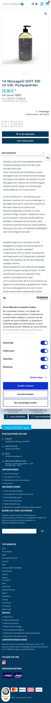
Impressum (8, 483)
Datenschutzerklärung (12, 501)
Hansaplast (6, 580)
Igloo (4, 583)
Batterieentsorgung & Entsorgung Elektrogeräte (22, 507)
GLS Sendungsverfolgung (14, 630)
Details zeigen (36, 377)
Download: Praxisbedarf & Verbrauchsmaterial (22, 633)
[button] (45, 15)
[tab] (25, 153)
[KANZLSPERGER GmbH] (13, 3)
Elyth (4, 564)
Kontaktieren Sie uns (12, 477)
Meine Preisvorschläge (13, 626)
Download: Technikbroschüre (15, 636)
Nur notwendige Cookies (25, 403)
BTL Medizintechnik (9, 558)
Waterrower (6, 609)
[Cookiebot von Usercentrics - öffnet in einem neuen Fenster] (36, 298)
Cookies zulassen (26, 386)
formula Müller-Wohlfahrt (12, 568)
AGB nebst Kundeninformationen (17, 480)
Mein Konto (8, 617)
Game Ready (7, 571)
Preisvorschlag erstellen (13, 491)
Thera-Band (6, 603)
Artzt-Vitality (7, 551)
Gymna (5, 577)
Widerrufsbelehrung (12, 504)
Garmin (5, 574)
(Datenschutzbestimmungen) (13, 523)
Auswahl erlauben (25, 394)
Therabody (6, 606)
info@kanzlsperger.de (13, 456)
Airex (4, 548)
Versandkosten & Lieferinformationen (19, 494)
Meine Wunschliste (11, 623)
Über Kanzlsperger (11, 474)
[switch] (44, 351)
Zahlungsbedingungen (13, 497)
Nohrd (4, 593)
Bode (4, 555)
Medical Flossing (8, 590)
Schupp (5, 599)
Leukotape (6, 586)
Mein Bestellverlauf (11, 620)
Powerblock (6, 596)
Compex (5, 561)
